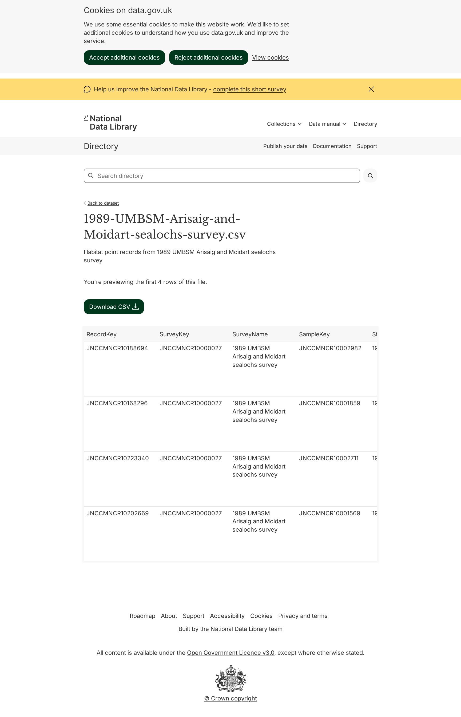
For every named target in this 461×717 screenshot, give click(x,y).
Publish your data (285, 146)
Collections (281, 124)
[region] (230, 444)
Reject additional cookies (208, 57)
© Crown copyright (230, 698)
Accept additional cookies (124, 57)
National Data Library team (246, 628)
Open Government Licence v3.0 (230, 652)
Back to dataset (103, 203)
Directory (365, 124)
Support (367, 146)
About (169, 615)
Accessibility (227, 615)
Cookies (261, 615)
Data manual (324, 124)
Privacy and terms (303, 615)
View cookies (270, 57)
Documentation (332, 146)
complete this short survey (249, 89)
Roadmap (142, 615)
